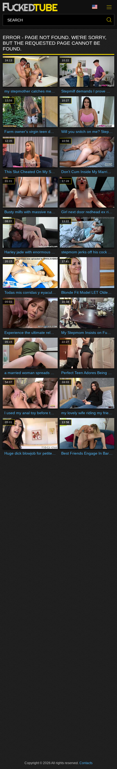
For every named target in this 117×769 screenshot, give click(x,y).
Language (96, 7)
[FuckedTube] (31, 7)
